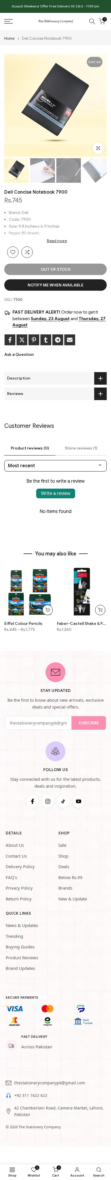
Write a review (55, 493)
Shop (63, 856)
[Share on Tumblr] (46, 340)
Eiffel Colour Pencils (23, 623)
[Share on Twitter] (22, 340)
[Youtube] (78, 801)
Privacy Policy (19, 888)
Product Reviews (22, 957)
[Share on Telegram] (57, 340)
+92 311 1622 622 (30, 1095)
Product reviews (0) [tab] (30, 448)
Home (9, 38)
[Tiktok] (63, 801)
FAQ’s (11, 877)
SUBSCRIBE (89, 723)
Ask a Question (19, 354)
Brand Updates (20, 968)
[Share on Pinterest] (34, 340)
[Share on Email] (69, 340)
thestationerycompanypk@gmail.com (49, 1082)
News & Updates (22, 925)
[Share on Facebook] (10, 340)
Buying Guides (20, 947)
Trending (14, 936)
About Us (15, 845)
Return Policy (19, 899)
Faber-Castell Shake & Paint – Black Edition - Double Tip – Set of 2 (82, 623)
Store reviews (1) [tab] (81, 448)
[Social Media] (32, 801)
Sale (62, 845)
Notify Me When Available (55, 285)
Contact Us (16, 856)
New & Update (72, 899)
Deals (63, 866)
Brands (65, 888)
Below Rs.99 (70, 877)
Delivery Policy (20, 866)
